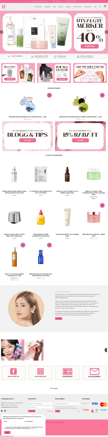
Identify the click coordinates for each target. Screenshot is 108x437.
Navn (5, 421)
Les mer (78, 411)
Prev (1, 32)
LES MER (59, 318)
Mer (95, 6)
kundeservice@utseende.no (11, 405)
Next (106, 32)
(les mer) (32, 428)
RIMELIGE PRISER (71, 1)
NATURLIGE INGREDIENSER (39, 1)
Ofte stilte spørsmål (57, 422)
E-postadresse (29, 421)
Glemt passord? (50, 411)
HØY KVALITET (57, 1)
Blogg (48, 422)
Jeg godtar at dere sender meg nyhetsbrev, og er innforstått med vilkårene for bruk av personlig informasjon (66, 407)
